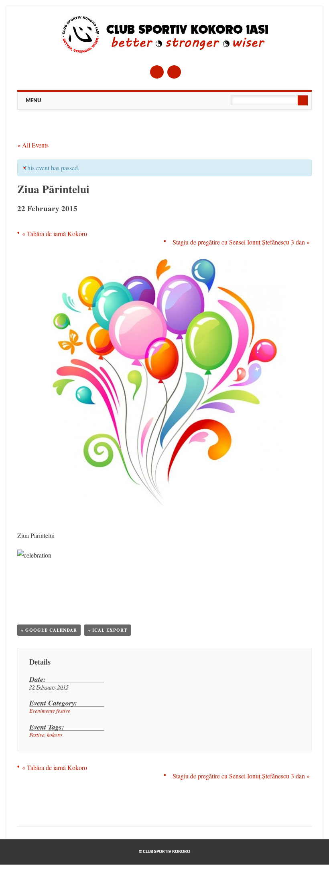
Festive (37, 734)
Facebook (157, 72)
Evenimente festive (49, 710)
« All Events (33, 145)
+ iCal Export (107, 630)
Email (174, 72)
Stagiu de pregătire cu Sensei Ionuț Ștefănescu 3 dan (241, 242)
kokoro (54, 734)
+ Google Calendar (49, 630)
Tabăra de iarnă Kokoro (54, 233)
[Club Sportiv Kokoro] (164, 52)
